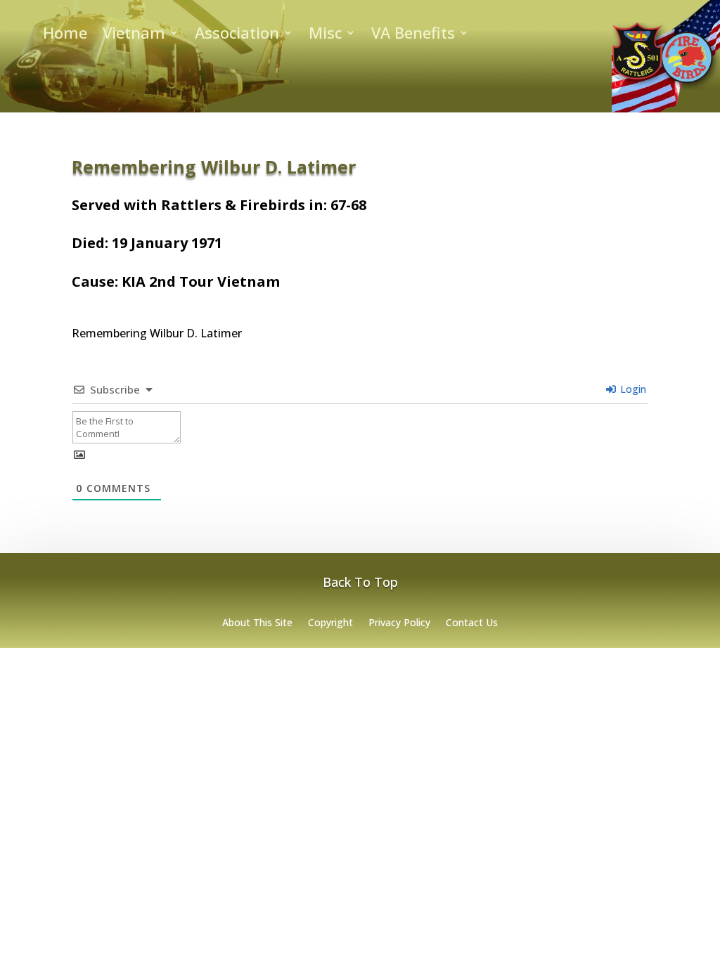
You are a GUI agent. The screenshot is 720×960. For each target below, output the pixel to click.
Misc (325, 35)
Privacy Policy (399, 623)
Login (631, 389)
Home (65, 35)
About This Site (257, 623)
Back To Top (360, 581)
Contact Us (472, 623)
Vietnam (134, 35)
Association (237, 35)
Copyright (330, 623)
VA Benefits (413, 35)
